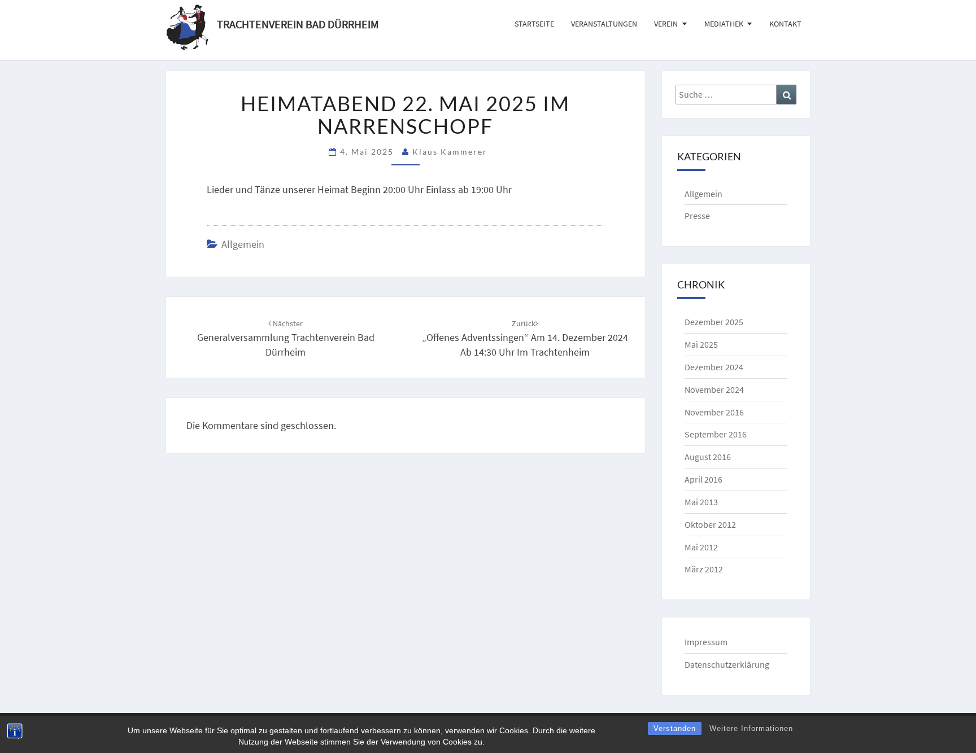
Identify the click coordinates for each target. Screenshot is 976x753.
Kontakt (785, 24)
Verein (666, 24)
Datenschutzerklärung (727, 664)
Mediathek (723, 24)
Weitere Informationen (751, 728)
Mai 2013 (701, 501)
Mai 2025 (701, 344)
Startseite (534, 24)
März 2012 (704, 569)
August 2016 (708, 456)
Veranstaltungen (604, 24)
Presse (697, 215)
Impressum (706, 641)
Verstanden (674, 728)
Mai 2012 (701, 547)
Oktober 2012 (710, 524)
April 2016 (703, 479)
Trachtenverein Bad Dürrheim (298, 22)
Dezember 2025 (714, 321)
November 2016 (714, 412)
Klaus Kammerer (449, 151)
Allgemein (242, 244)
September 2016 (716, 434)
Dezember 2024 (714, 367)
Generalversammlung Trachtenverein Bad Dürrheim (285, 338)
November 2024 (714, 389)
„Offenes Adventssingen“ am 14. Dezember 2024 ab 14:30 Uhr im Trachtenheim (525, 338)
